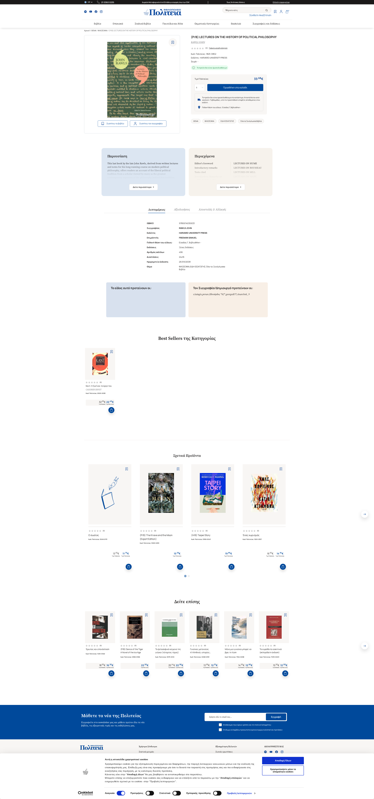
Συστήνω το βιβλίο (115, 123)
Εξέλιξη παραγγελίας (281, 2)
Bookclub (236, 23)
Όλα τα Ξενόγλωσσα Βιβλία (251, 121)
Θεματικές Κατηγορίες (207, 23)
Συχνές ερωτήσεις (224, 751)
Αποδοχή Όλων (283, 760)
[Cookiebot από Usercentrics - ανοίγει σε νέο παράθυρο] (85, 793)
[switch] (150, 793)
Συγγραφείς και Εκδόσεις (266, 23)
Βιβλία (97, 23)
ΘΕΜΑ (93, 30)
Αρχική (87, 30)
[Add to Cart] (111, 410)
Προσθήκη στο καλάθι (235, 87)
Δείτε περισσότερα (143, 187)
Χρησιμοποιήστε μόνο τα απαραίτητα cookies (283, 770)
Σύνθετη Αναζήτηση (260, 15)
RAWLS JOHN (198, 42)
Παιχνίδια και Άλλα (172, 23)
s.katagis (197, 294)
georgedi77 (231, 294)
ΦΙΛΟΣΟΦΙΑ (102, 30)
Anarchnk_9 (243, 294)
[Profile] (281, 12)
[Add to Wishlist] (173, 42)
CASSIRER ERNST (93, 389)
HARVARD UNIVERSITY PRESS (213, 57)
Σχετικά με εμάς (146, 751)
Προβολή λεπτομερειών (239, 793)
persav (205, 294)
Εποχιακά (118, 23)
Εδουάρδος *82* (217, 294)
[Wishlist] (275, 12)
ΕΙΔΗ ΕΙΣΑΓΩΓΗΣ (227, 121)
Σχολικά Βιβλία (143, 23)
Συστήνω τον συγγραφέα (151, 123)
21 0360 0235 (107, 2)
